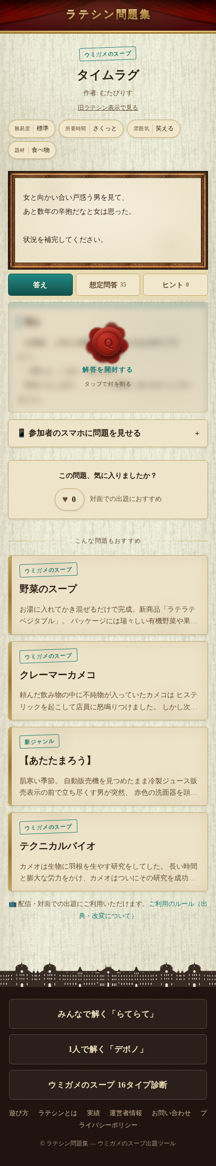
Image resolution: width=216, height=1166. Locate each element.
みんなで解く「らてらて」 (108, 1014)
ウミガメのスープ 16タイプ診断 (108, 1084)
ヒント (175, 285)
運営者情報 (126, 1113)
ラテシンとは (57, 1113)
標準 (32, 128)
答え (40, 285)
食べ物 (32, 149)
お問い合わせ (171, 1113)
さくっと (91, 128)
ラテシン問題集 (109, 14)
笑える (154, 128)
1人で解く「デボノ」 (108, 1049)
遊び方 (19, 1113)
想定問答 (107, 285)
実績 (93, 1113)
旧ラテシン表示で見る (108, 107)
